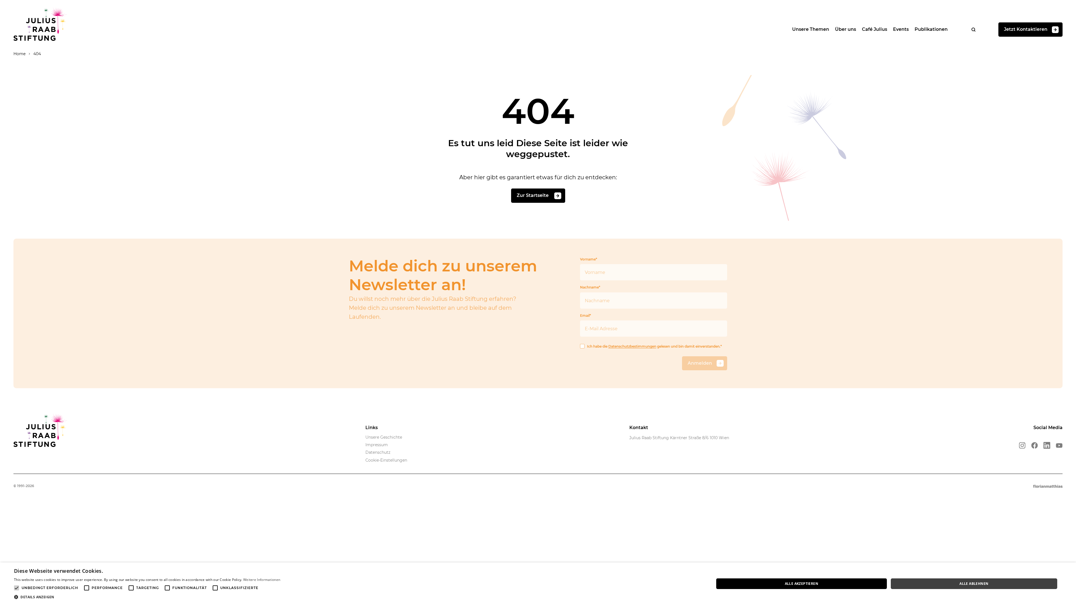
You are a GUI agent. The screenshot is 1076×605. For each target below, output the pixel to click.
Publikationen (931, 29)
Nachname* (590, 287)
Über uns (845, 29)
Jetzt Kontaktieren (1025, 29)
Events (901, 29)
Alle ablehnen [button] (973, 583)
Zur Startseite (533, 195)
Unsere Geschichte (383, 437)
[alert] (538, 583)
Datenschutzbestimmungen (632, 346)
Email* (585, 315)
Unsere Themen (810, 29)
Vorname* (588, 259)
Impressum (376, 444)
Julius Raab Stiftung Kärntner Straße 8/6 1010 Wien (679, 437)
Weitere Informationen (261, 579)
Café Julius (874, 29)
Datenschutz (377, 452)
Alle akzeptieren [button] (801, 583)
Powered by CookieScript (1051, 602)
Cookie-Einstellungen (386, 460)
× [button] (1070, 568)
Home (19, 53)
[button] (147, 597)
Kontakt (638, 427)
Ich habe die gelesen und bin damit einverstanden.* (654, 346)
